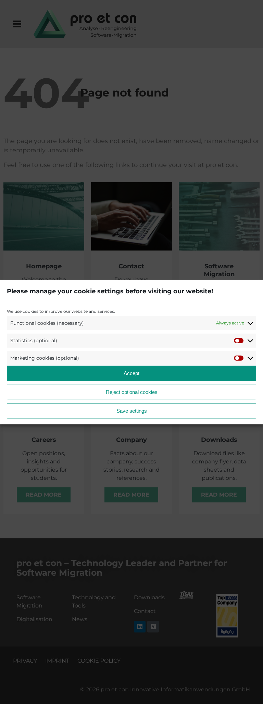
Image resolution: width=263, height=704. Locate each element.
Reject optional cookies (132, 392)
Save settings (131, 411)
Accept (131, 373)
